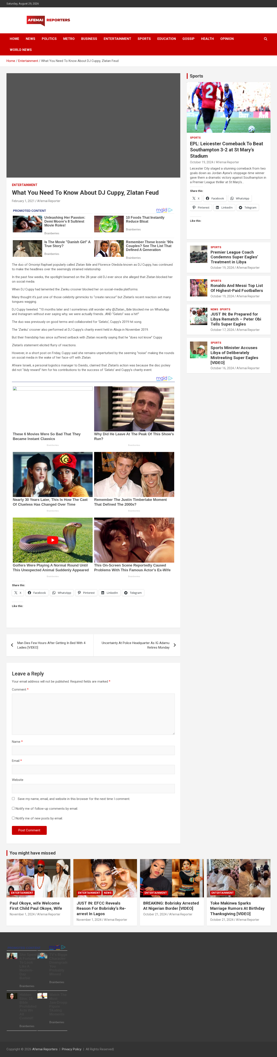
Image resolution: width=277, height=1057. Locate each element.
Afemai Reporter (48, 201)
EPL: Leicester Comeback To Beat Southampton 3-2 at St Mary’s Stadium (226, 150)
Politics (49, 39)
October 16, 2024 (222, 368)
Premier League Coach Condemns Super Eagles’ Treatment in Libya (234, 257)
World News (21, 50)
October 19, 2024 (201, 162)
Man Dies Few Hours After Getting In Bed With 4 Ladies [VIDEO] (51, 645)
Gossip (188, 39)
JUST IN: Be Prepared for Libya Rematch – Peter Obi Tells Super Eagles (236, 319)
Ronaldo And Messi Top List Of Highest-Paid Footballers (237, 288)
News (30, 39)
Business (89, 39)
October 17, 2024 (222, 330)
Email (17, 761)
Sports (144, 39)
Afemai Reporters (45, 1049)
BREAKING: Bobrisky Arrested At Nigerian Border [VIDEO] (171, 906)
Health (207, 39)
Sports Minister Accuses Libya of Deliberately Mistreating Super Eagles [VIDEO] (234, 355)
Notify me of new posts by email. (39, 818)
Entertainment (117, 39)
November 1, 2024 (22, 914)
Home (14, 39)
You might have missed (33, 853)
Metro (69, 39)
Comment (20, 689)
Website (17, 780)
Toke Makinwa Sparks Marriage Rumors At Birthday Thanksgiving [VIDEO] (237, 908)
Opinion (227, 39)
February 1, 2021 (23, 201)
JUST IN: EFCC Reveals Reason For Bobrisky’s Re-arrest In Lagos (101, 908)
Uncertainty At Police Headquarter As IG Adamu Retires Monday (135, 645)
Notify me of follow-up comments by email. (47, 809)
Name (17, 742)
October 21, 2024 (155, 914)
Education (166, 39)
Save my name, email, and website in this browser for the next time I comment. (74, 799)
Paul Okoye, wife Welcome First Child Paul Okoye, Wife (36, 906)
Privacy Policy (71, 1049)
